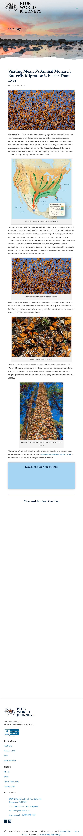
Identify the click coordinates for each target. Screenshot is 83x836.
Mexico (24, 85)
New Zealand (9, 751)
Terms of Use (65, 831)
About (6, 772)
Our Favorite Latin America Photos (34, 612)
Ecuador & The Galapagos (39, 617)
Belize (24, 617)
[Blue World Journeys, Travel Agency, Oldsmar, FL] (11, 732)
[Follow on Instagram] (9, 821)
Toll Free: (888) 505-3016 (19, 810)
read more (14, 560)
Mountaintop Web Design (50, 834)
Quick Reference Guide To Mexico (33, 676)
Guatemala (56, 617)
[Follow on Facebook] (5, 821)
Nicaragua (14, 620)
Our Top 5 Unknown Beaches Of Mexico (37, 552)
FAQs (6, 776)
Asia (6, 756)
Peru (22, 620)
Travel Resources (11, 781)
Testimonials (9, 786)
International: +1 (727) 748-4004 (22, 815)
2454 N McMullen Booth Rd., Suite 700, (25, 799)
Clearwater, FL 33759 (17, 802)
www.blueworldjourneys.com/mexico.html (56, 454)
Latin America (10, 760)
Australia (8, 746)
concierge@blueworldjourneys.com (24, 806)
